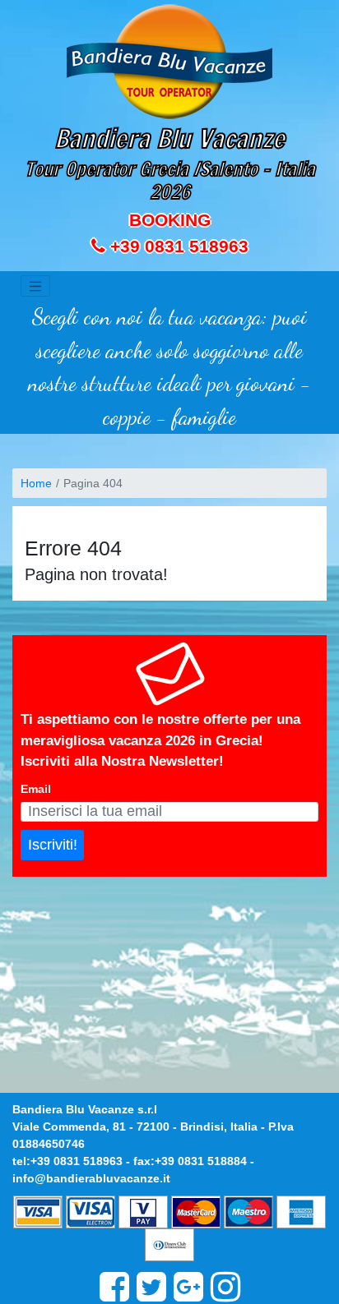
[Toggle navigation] (35, 286)
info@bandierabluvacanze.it (91, 1178)
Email (36, 788)
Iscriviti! (52, 844)
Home (36, 483)
